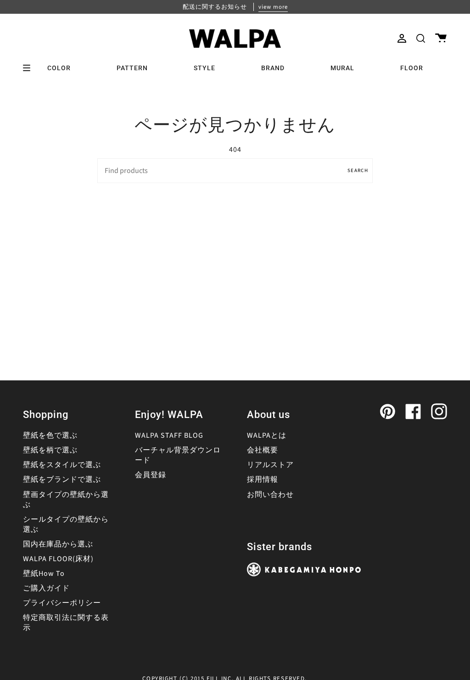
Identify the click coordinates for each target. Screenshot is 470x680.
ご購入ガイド (46, 588)
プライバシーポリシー (62, 603)
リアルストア (270, 465)
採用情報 (262, 479)
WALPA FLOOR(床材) (58, 559)
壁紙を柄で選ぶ (50, 450)
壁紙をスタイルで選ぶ (62, 465)
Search (357, 170)
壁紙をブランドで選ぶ (62, 479)
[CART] (441, 38)
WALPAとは (266, 435)
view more (273, 7)
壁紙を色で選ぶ (50, 435)
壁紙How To (44, 574)
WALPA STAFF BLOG (169, 435)
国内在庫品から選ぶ (58, 544)
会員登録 (150, 475)
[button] (420, 38)
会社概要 (262, 450)
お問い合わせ (270, 495)
